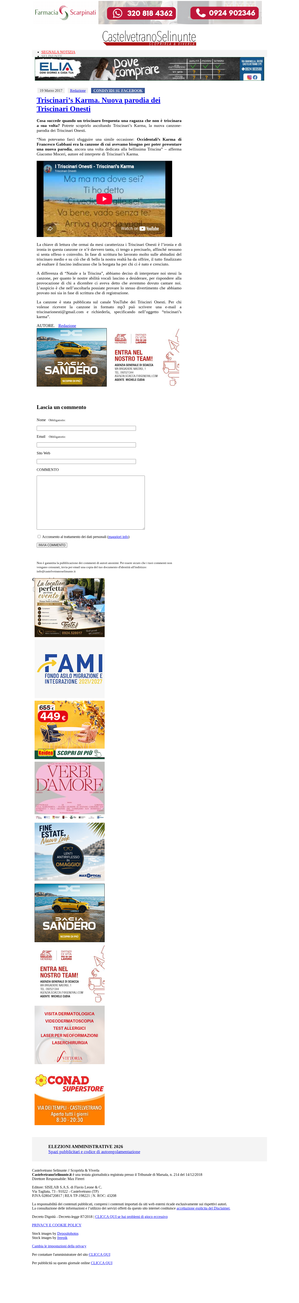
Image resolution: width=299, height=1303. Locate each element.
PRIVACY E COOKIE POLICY (57, 1225)
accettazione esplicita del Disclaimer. (203, 1208)
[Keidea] (70, 758)
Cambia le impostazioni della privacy (59, 1246)
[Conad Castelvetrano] (70, 1124)
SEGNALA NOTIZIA (58, 52)
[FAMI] (70, 697)
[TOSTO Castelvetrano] (70, 636)
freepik (62, 1238)
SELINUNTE (51, 56)
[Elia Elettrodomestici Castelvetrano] (149, 79)
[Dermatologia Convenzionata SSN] (70, 1063)
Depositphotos (67, 1233)
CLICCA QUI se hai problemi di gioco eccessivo (131, 1217)
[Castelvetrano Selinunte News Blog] (150, 45)
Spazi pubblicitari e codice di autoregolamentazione (94, 1151)
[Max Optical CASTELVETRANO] (70, 880)
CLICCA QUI (99, 1254)
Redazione (78, 91)
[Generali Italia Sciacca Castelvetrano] (144, 385)
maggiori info (118, 537)
